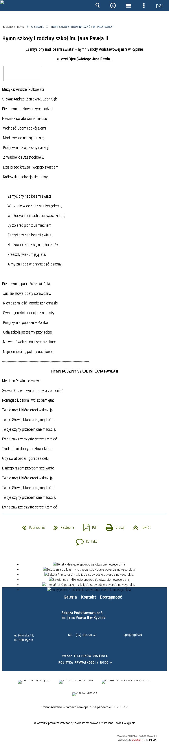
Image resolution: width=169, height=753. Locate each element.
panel (159, 5)
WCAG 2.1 (95, 735)
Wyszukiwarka (97, 5)
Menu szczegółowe (143, 5)
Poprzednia (31, 526)
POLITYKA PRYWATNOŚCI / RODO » (85, 662)
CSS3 (81, 736)
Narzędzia (113, 5)
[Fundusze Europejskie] (34, 682)
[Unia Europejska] (84, 694)
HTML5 (75, 736)
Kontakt (84, 540)
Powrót (140, 526)
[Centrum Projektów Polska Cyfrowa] (126, 682)
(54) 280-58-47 (86, 635)
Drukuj (113, 526)
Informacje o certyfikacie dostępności (29, 736)
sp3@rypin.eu (133, 635)
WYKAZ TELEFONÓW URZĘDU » (85, 656)
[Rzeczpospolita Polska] (76, 682)
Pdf (88, 526)
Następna (62, 526)
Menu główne (128, 5)
